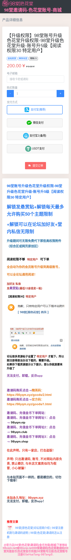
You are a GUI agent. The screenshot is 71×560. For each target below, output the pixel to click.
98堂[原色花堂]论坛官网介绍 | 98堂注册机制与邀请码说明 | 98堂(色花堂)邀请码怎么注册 (35, 532)
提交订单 (37, 166)
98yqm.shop (19, 441)
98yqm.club (18, 432)
